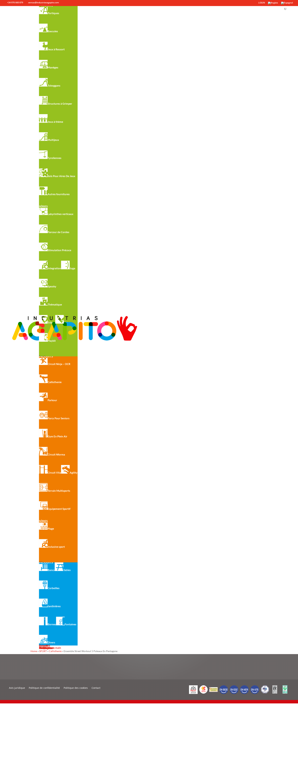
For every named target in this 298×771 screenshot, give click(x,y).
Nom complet (10, 717)
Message (8, 760)
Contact (96, 688)
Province (7, 751)
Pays (5, 743)
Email (6, 726)
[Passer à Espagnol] (287, 4)
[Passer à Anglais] (273, 4)
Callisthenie (55, 651)
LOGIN (261, 3)
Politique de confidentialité (44, 688)
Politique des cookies (76, 688)
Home (34, 651)
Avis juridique (17, 688)
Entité (6, 734)
